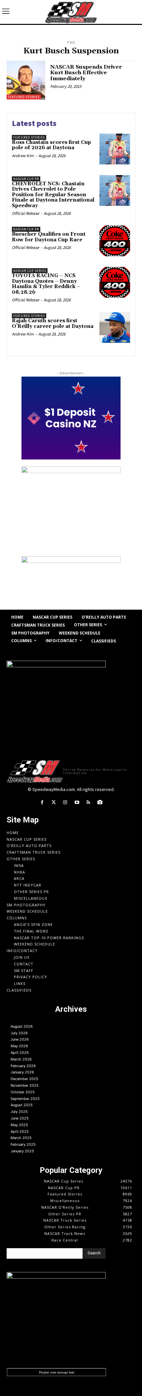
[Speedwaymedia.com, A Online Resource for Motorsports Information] (71, 12)
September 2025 (25, 1098)
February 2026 (23, 1065)
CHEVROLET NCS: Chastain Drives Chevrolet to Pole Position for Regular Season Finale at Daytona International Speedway (53, 195)
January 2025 (22, 1151)
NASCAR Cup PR (26, 179)
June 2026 (20, 1039)
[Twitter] (54, 802)
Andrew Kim (23, 155)
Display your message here (56, 1372)
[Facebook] (42, 802)
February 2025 (23, 1144)
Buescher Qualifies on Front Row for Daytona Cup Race (49, 237)
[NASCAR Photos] (100, 802)
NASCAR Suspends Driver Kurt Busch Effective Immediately (86, 73)
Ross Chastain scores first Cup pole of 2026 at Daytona (51, 145)
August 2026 (22, 1026)
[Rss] (88, 802)
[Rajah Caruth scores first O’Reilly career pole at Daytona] (114, 327)
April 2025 (20, 1131)
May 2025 (19, 1125)
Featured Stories (24, 97)
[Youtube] (77, 802)
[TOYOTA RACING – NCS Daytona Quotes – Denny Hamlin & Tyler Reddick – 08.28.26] (114, 282)
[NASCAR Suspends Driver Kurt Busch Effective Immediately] (26, 80)
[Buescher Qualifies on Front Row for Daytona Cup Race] (114, 240)
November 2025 (25, 1085)
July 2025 (19, 1111)
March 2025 (21, 1137)
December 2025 (24, 1078)
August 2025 (22, 1105)
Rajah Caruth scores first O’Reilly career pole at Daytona (52, 324)
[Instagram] (65, 802)
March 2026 (21, 1059)
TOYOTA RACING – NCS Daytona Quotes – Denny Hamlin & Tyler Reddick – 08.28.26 (46, 284)
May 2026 (19, 1046)
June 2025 (20, 1118)
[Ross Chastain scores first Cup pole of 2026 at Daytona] (114, 149)
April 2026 (20, 1052)
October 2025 (23, 1092)
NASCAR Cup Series (29, 271)
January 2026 (22, 1072)
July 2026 (19, 1033)
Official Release (25, 213)
